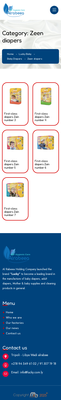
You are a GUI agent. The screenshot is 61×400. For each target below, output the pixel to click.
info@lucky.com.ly (31, 372)
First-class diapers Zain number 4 (42, 117)
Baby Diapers (14, 58)
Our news (12, 328)
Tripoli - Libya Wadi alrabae (29, 355)
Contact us (13, 333)
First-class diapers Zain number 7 (11, 212)
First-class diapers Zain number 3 (11, 117)
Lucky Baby (25, 53)
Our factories (15, 322)
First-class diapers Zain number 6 (42, 164)
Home (10, 53)
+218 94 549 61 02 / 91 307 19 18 (33, 363)
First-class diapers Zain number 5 (11, 164)
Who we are (14, 317)
